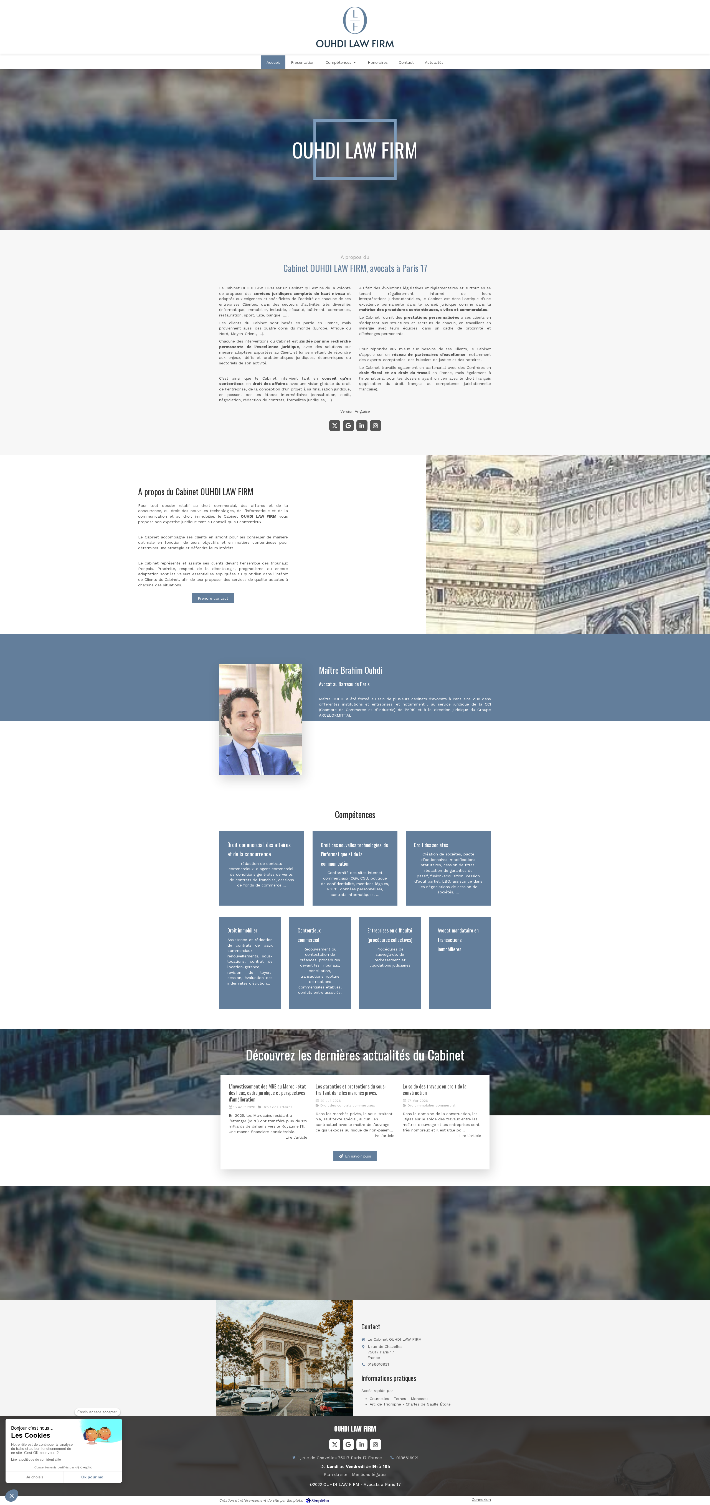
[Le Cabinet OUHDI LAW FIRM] (355, 46)
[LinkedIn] (361, 425)
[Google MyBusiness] (348, 425)
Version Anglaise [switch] (355, 411)
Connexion (481, 1499)
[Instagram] (375, 425)
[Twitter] (334, 425)
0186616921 (378, 1364)
